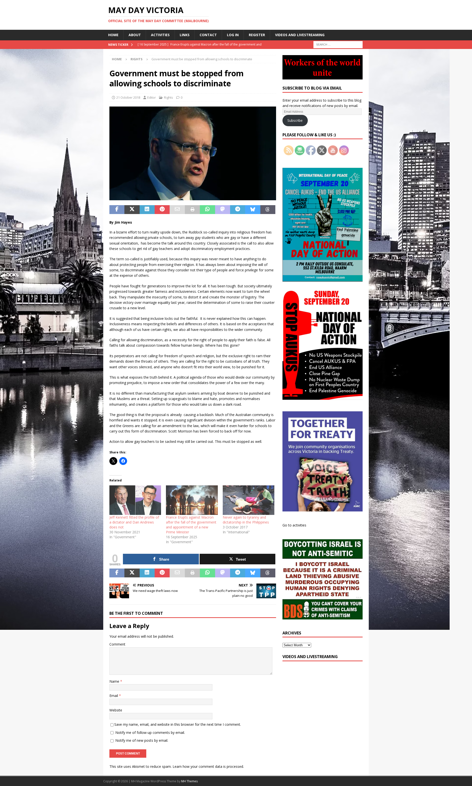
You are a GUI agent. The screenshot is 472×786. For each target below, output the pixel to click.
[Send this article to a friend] (177, 209)
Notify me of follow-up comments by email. (150, 732)
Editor (151, 97)
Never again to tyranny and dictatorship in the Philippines (246, 519)
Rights (168, 97)
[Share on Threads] (267, 209)
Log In (233, 34)
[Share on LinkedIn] (147, 209)
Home (113, 34)
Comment (117, 644)
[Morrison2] (192, 197)
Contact (208, 34)
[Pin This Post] (162, 209)
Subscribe (295, 120)
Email (114, 695)
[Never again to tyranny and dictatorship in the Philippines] (248, 500)
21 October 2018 (128, 97)
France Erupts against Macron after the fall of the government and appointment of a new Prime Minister (191, 524)
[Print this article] (192, 209)
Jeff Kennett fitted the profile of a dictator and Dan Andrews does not (134, 522)
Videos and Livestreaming (299, 34)
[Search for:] (338, 44)
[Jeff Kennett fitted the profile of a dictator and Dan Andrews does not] (135, 500)
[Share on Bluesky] (252, 209)
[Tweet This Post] (131, 209)
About (135, 34)
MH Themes (189, 781)
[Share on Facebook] (116, 209)
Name (114, 681)
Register (257, 34)
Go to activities (294, 525)
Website (115, 710)
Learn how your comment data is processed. (208, 766)
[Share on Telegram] (237, 209)
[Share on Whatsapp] (207, 209)
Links (185, 34)
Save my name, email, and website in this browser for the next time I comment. (177, 724)
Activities (160, 34)
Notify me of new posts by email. (141, 740)
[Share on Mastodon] (222, 209)
